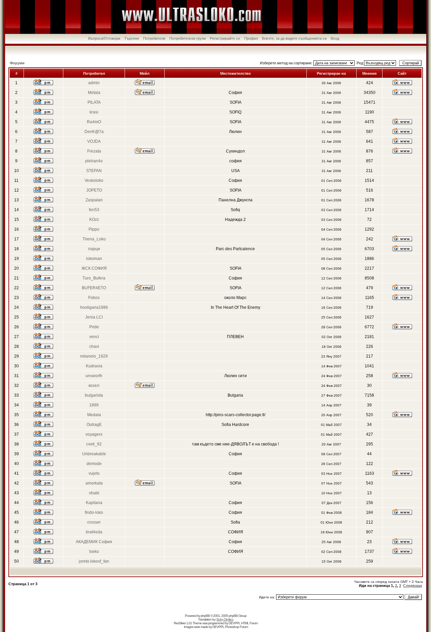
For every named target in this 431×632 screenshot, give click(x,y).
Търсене (131, 38)
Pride (94, 327)
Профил (251, 38)
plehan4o (94, 161)
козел (94, 385)
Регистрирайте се (225, 38)
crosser (94, 522)
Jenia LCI (94, 317)
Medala (94, 414)
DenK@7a (94, 131)
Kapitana (94, 502)
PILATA (94, 102)
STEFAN (94, 170)
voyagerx (94, 434)
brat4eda (94, 532)
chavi (94, 346)
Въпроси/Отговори (104, 38)
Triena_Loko (94, 239)
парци (94, 248)
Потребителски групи (187, 38)
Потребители (154, 38)
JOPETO (94, 190)
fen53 (94, 209)
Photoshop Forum (236, 627)
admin (94, 82)
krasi (94, 112)
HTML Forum (249, 623)
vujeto (94, 473)
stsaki (94, 493)
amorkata (94, 483)
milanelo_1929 (94, 356)
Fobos (94, 297)
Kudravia (94, 366)
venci (94, 336)
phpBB (205, 616)
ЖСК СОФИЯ (94, 268)
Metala (94, 92)
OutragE (94, 424)
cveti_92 (94, 444)
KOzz (94, 219)
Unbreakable (94, 454)
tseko (94, 551)
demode (94, 463)
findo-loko (94, 512)
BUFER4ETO (94, 288)
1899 (94, 405)
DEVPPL (234, 623)
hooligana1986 (94, 307)
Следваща (412, 586)
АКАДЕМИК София (94, 541)
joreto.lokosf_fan (94, 561)
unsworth (94, 375)
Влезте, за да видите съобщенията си (294, 38)
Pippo (94, 229)
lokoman (94, 258)
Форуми (17, 63)
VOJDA (94, 141)
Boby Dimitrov (225, 619)
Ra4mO (94, 122)
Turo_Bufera (93, 278)
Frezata (94, 151)
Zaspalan (94, 200)
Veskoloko (94, 180)
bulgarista (94, 395)
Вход (335, 38)
